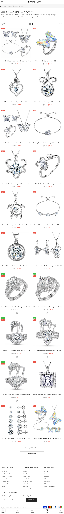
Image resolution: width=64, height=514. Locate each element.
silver (16, 313)
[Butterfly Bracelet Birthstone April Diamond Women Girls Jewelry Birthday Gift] (48, 125)
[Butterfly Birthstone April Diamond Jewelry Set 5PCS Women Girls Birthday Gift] (16, 43)
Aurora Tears (13, 507)
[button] (30, 24)
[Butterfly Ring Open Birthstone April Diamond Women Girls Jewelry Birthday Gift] (48, 166)
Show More (32, 453)
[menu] (2, 2)
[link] (17, 511)
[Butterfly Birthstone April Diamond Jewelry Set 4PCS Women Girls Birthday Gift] (16, 125)
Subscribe (31, 500)
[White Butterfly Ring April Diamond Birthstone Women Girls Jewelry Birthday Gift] (48, 43)
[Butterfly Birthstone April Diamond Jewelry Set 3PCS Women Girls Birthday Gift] (48, 247)
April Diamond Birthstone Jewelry (13, 6)
